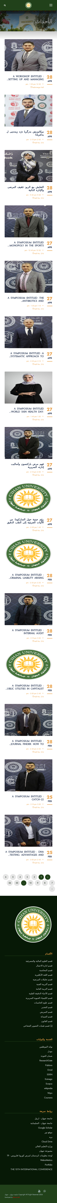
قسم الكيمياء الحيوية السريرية (39, 998)
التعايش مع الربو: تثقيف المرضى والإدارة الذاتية (26, 189)
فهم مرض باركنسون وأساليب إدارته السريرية (27, 466)
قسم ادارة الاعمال (44, 965)
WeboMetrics (46, 1160)
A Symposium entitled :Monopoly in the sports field (26, 244)
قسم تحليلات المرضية (42, 979)
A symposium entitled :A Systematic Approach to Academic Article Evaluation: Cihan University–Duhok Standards (27, 355)
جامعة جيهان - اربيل (43, 1118)
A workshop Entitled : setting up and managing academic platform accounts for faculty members (26, 78)
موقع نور (48, 1132)
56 (10, 882)
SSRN (49, 1074)
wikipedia (48, 1088)
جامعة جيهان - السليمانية (41, 1123)
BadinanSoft (16, 1197)
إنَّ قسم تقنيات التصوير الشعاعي (37, 1025)
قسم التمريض (46, 1012)
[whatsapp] (45, 1191)
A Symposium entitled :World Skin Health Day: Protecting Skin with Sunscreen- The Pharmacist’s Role (24, 410)
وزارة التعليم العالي (43, 1146)
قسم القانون (46, 1021)
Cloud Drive (47, 1141)
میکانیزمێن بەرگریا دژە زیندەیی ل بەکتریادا (25, 133)
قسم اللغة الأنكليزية (43, 974)
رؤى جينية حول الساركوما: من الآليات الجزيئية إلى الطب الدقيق (25, 521)
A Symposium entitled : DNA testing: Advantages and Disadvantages (24, 853)
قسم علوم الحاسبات (43, 1002)
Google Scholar (45, 1127)
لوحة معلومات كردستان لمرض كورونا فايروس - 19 (29, 1155)
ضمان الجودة (46, 1055)
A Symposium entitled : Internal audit (28, 632)
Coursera (48, 1097)
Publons (48, 1065)
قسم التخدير (46, 1007)
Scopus (49, 1083)
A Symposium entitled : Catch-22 (28, 798)
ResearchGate (45, 1060)
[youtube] (39, 1191)
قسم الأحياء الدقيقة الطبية (40, 993)
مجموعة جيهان (45, 1150)
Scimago (48, 1079)
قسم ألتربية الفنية (44, 984)
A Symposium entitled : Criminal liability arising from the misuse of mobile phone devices (25, 576)
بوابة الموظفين (45, 1046)
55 (17, 882)
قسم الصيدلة (46, 1016)
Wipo (49, 1093)
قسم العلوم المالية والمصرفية (39, 961)
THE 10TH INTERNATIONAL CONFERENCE (31, 1169)
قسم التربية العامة (44, 988)
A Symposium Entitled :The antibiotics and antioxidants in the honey (25, 299)
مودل (50, 1051)
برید (50, 1137)
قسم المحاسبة (45, 970)
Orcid (49, 1069)
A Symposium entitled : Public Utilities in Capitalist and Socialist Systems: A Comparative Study (25, 687)
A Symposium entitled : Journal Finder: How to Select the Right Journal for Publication (27, 743)
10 (30, 882)
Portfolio (48, 1164)
